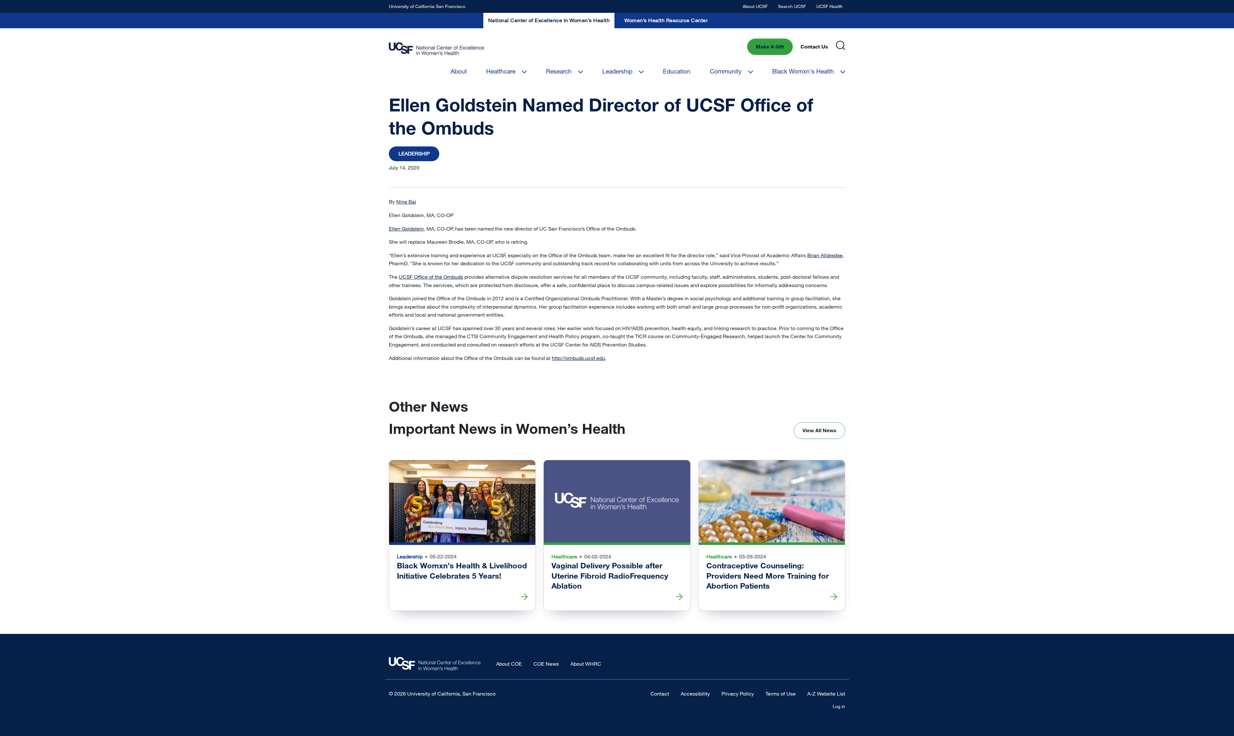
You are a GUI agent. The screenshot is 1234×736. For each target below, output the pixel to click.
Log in (839, 706)
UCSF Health (829, 6)
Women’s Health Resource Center (666, 20)
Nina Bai (406, 201)
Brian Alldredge (825, 255)
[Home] (436, 49)
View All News (819, 430)
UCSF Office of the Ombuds (431, 277)
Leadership (617, 71)
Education (677, 71)
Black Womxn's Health (803, 71)
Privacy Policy (737, 693)
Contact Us (814, 46)
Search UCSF (792, 6)
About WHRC (585, 664)
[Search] (840, 45)
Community (726, 71)
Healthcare (500, 71)
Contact (659, 693)
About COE (509, 664)
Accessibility (695, 693)
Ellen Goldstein (406, 228)
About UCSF (755, 6)
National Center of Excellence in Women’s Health (549, 20)
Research (559, 71)
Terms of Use (780, 693)
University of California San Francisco (427, 6)
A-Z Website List (826, 693)
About (459, 71)
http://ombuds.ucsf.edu (578, 358)
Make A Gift (770, 46)
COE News (546, 664)
